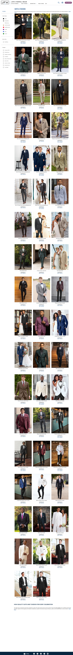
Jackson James (7, 63)
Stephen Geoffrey (8, 54)
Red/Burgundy (7, 27)
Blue (5, 31)
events (59, 607)
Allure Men (7, 60)
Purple (6, 29)
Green (6, 33)
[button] (7, 16)
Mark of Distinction (8, 58)
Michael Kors (7, 52)
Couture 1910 (7, 50)
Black (6, 18)
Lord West (6, 67)
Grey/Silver (7, 20)
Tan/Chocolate (7, 25)
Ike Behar (6, 56)
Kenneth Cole (7, 65)
